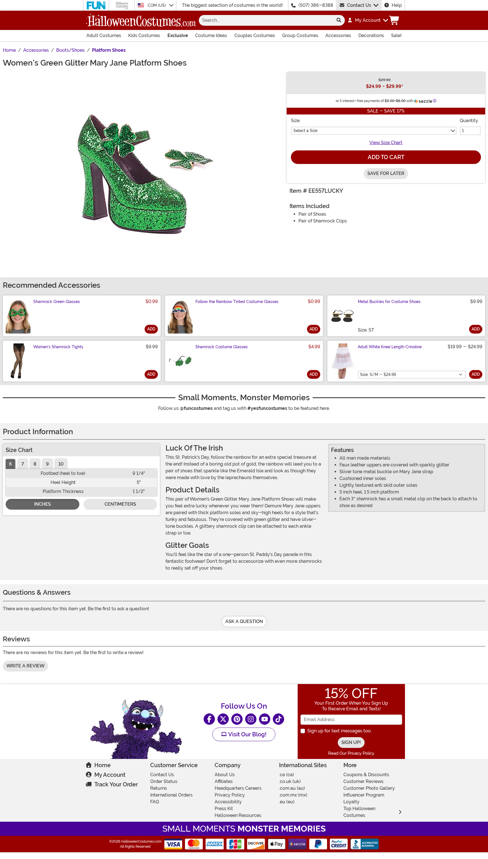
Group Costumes (300, 35)
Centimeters (120, 504)
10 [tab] (61, 464)
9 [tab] (47, 464)
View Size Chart (385, 142)
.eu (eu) (287, 801)
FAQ (154, 801)
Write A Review (25, 665)
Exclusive (177, 35)
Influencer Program (363, 795)
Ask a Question (244, 621)
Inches (42, 504)
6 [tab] (10, 464)
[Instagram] (250, 719)
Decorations (371, 35)
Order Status (163, 781)
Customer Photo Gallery (369, 788)
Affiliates (224, 781)
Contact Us (359, 5)
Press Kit (224, 808)
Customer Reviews (363, 781)
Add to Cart (386, 157)
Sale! (396, 35)
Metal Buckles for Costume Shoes (389, 301)
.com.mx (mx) (293, 795)
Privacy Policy (230, 795)
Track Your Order (116, 784)
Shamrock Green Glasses (56, 301)
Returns (158, 788)
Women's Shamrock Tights (58, 347)
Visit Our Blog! (247, 734)
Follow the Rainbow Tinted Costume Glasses (236, 301)
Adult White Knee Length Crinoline (390, 347)
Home (102, 765)
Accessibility (228, 801)
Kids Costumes (144, 35)
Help (397, 5)
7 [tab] (22, 464)
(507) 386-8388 (316, 5)
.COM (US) (157, 5)
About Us (225, 774)
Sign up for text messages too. (339, 730)
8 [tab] (35, 464)
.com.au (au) (292, 788)
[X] (223, 719)
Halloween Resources (238, 815)
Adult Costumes (103, 35)
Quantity (469, 120)
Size (295, 120)
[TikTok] (278, 719)
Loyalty (351, 801)
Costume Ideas (211, 35)
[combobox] (266, 20)
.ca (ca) (286, 774)
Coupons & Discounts (366, 774)
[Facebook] (209, 719)
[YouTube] (264, 719)
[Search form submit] (339, 20)
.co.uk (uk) (290, 781)
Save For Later (385, 173)
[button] (367, 20)
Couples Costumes (254, 35)
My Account (109, 774)
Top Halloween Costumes (359, 812)
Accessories (338, 35)
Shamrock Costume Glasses (221, 347)
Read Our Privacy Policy (351, 753)
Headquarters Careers (238, 788)
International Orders (171, 795)
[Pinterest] (237, 719)
